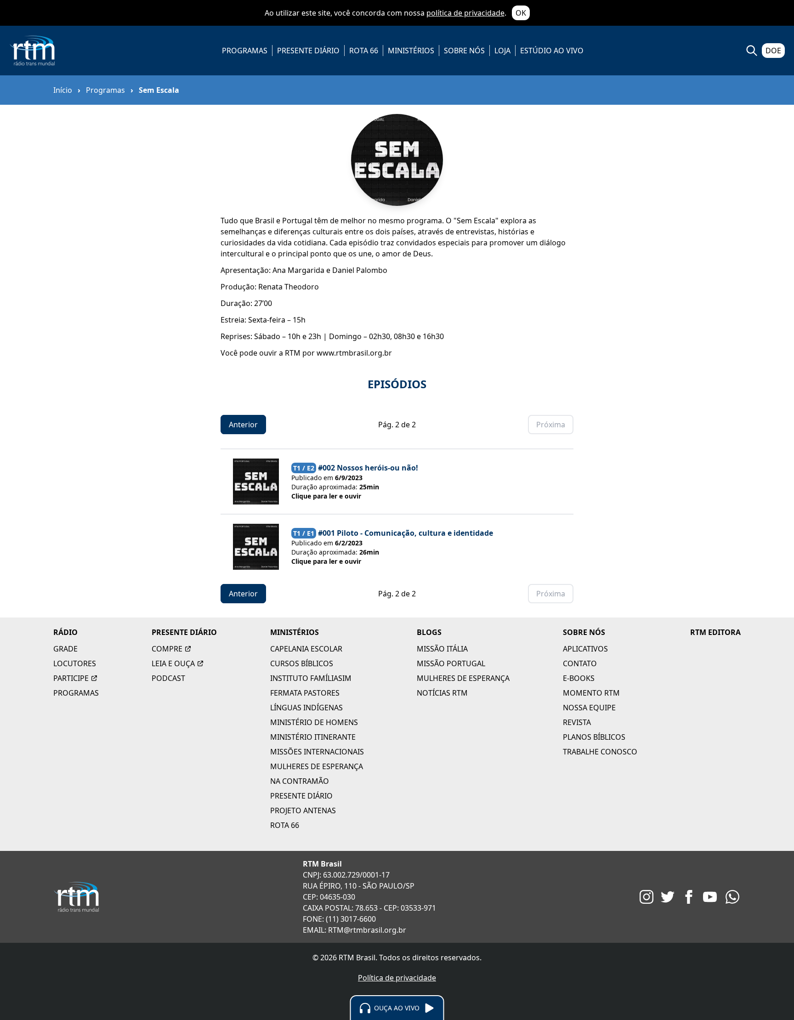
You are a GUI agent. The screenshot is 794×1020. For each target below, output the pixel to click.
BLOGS (429, 632)
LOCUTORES (74, 663)
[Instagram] (646, 897)
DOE (773, 50)
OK (521, 13)
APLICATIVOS (585, 649)
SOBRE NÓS (464, 50)
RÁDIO (65, 632)
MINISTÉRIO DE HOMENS (314, 722)
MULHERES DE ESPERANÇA (316, 766)
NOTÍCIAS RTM (442, 693)
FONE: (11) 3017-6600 (339, 919)
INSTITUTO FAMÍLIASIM (311, 678)
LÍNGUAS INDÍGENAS (306, 708)
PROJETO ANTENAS (303, 810)
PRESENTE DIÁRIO (308, 50)
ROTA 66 (363, 50)
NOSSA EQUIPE (589, 708)
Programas (105, 90)
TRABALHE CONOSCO (600, 752)
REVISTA (577, 722)
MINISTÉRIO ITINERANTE (313, 737)
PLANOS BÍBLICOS (594, 737)
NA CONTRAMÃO (299, 781)
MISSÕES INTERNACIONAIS (317, 752)
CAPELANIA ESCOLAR (306, 649)
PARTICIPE (71, 678)
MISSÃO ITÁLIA (442, 649)
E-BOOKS (579, 678)
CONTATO (580, 663)
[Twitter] (668, 897)
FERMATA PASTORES (305, 693)
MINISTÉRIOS (411, 50)
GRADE (65, 649)
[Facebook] (689, 897)
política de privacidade (465, 13)
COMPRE (167, 649)
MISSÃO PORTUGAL (451, 663)
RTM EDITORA (715, 632)
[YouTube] (710, 897)
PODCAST (168, 678)
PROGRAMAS (244, 50)
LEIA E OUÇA (173, 663)
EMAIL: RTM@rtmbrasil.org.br (354, 930)
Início (62, 90)
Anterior (243, 424)
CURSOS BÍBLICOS (301, 663)
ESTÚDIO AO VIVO (552, 50)
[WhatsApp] (732, 897)
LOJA (502, 50)
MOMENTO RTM (591, 693)
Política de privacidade (397, 978)
